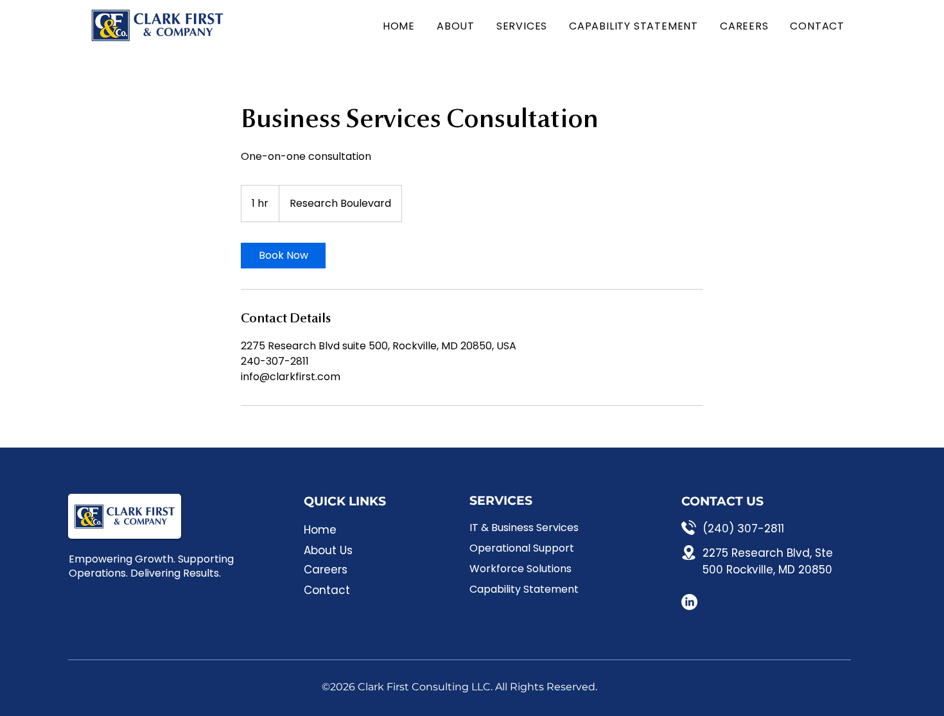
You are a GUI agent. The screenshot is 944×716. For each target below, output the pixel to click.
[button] (520, 26)
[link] (283, 255)
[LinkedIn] (689, 602)
